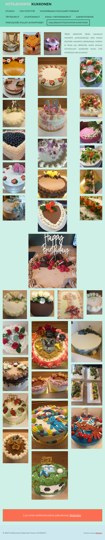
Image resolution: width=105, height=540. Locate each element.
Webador (75, 515)
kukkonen (28, 4)
